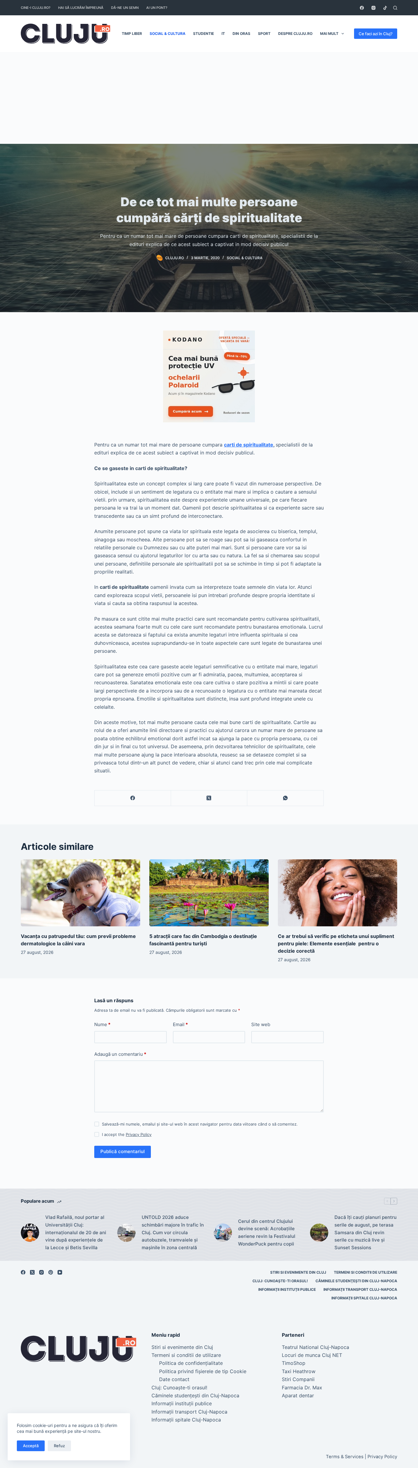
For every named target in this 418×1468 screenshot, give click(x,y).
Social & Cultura (167, 33)
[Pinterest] (50, 1272)
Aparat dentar (298, 1395)
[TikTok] (385, 8)
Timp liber (132, 33)
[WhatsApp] (285, 798)
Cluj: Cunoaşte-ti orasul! (280, 1281)
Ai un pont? (156, 8)
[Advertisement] (209, 98)
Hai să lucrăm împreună (80, 8)
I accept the (126, 1134)
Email (180, 1024)
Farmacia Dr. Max (302, 1387)
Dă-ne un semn (125, 8)
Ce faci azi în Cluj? (376, 33)
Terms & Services (345, 1456)
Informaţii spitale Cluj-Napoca (364, 1298)
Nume (102, 1024)
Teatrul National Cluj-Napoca (315, 1347)
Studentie (203, 33)
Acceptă (31, 1445)
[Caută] (395, 8)
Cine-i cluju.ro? (35, 8)
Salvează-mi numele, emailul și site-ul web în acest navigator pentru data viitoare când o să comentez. (200, 1124)
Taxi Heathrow (298, 1371)
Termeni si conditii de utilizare (365, 1272)
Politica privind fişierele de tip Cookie (202, 1371)
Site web (260, 1024)
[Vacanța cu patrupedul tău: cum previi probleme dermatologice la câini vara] (80, 892)
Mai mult (329, 33)
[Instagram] (373, 8)
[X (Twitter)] (209, 798)
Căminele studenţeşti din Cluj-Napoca (356, 1281)
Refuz (59, 1445)
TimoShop (293, 1363)
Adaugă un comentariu (120, 1054)
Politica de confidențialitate (191, 1363)
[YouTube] (60, 1272)
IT (223, 33)
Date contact (174, 1379)
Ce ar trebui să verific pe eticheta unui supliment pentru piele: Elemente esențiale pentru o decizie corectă (336, 943)
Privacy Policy (138, 1134)
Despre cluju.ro (295, 33)
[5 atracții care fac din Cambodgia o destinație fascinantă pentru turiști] (209, 892)
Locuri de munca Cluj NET (312, 1355)
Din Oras (241, 33)
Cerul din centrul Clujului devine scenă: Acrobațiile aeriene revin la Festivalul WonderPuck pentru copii (266, 1232)
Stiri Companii (298, 1379)
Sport (264, 33)
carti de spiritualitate (248, 445)
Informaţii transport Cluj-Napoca (360, 1289)
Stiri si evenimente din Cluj (298, 1272)
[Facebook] (362, 8)
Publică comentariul (122, 1151)
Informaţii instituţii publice (287, 1289)
